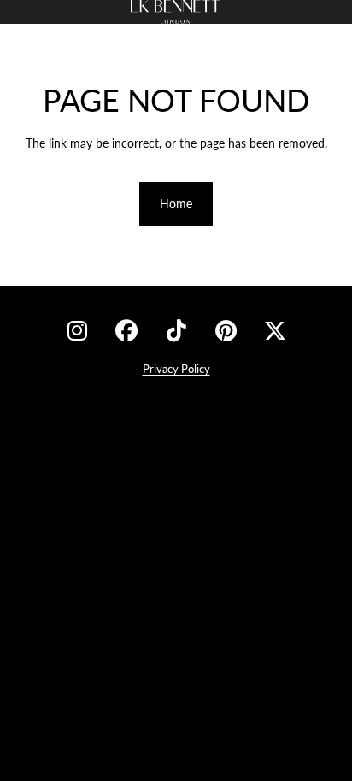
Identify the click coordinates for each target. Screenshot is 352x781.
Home (176, 203)
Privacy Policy (176, 369)
